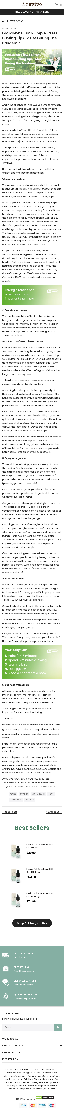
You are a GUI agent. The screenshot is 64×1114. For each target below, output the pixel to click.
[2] (25, 335)
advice (13, 794)
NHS (23, 708)
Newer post (52, 811)
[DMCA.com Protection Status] (44, 1099)
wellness (30, 800)
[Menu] (3, 5)
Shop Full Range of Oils (32, 923)
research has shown (30, 188)
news (51, 794)
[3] (32, 444)
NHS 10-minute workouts (38, 380)
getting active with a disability (30, 415)
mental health (38, 794)
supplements (15, 800)
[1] (20, 141)
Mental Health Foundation (35, 130)
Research (38, 273)
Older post (11, 811)
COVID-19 (24, 794)
